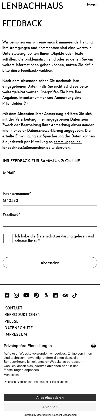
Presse (12, 321)
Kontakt (14, 308)
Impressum (16, 334)
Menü (92, 4)
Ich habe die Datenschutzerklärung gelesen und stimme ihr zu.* (54, 238)
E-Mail (9, 172)
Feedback (11, 214)
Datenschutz (19, 328)
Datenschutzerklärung (45, 130)
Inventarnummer (17, 193)
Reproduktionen (23, 314)
